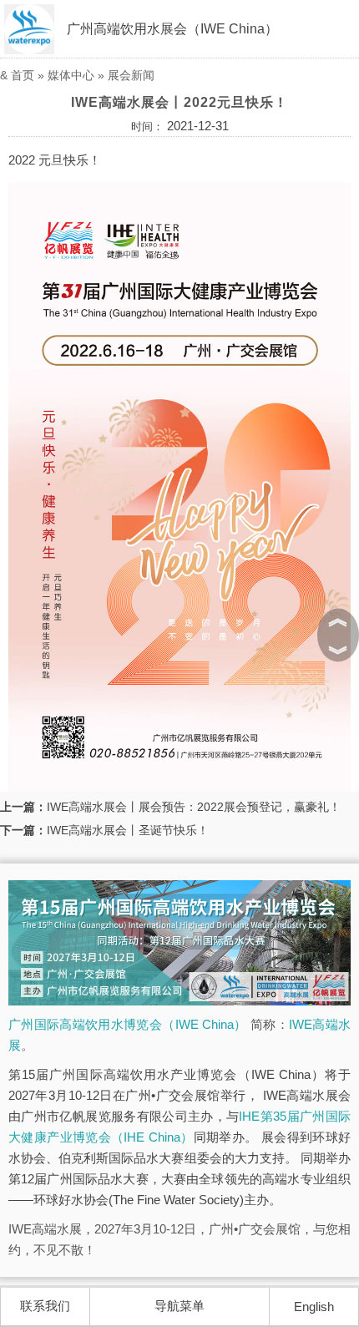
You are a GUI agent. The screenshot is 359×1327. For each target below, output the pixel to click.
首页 (22, 75)
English (314, 1306)
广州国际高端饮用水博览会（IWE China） (127, 1024)
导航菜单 (179, 1306)
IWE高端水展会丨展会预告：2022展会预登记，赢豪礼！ (194, 806)
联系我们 (45, 1306)
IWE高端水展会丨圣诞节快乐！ (128, 830)
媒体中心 (71, 75)
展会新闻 (131, 75)
